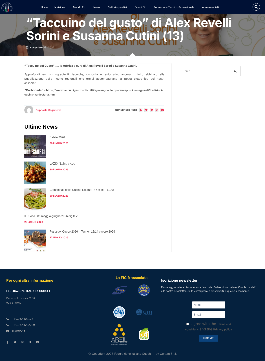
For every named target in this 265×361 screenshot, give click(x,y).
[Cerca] (235, 71)
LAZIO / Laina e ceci (63, 163)
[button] (256, 7)
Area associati (210, 7)
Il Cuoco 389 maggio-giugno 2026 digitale (51, 216)
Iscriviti (208, 338)
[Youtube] (38, 342)
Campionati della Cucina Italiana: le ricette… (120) (82, 189)
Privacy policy (222, 329)
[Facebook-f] (7, 342)
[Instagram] (22, 342)
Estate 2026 (57, 137)
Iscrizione (59, 7)
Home (44, 7)
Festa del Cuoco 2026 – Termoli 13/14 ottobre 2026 (82, 231)
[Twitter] (15, 342)
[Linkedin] (30, 342)
